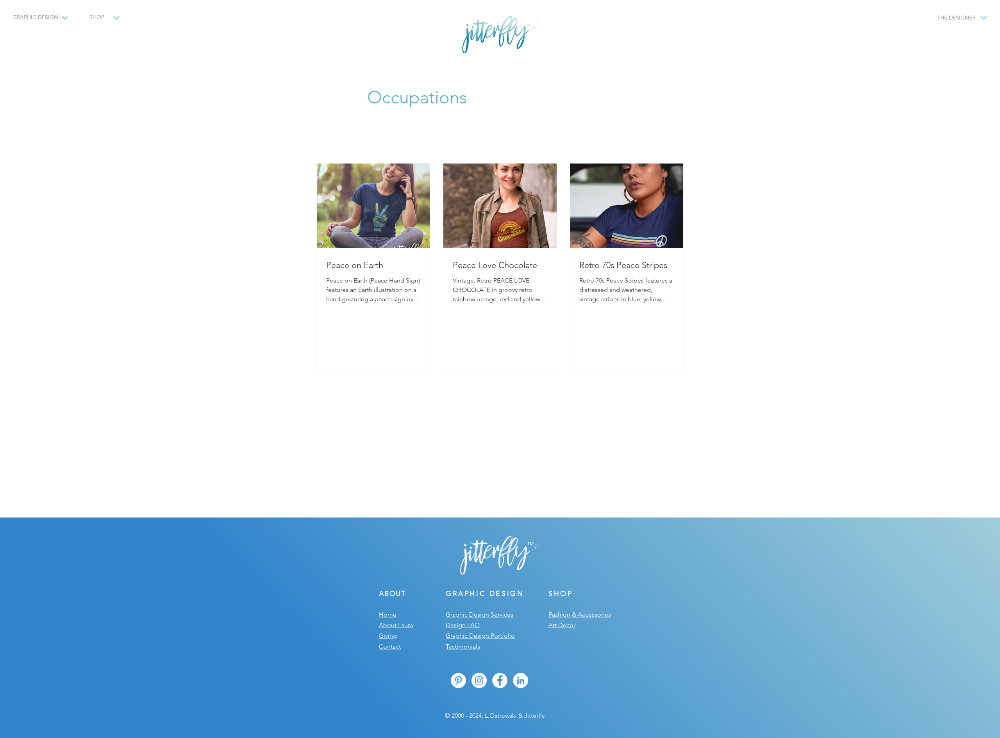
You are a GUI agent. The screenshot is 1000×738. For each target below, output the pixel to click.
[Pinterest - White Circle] (458, 680)
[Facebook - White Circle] (499, 680)
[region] (100, 21)
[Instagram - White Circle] (479, 680)
